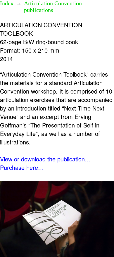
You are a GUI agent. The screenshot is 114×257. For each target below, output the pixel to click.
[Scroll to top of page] (100, 241)
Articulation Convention (53, 3)
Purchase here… (22, 167)
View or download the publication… (45, 159)
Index (6, 3)
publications (38, 10)
